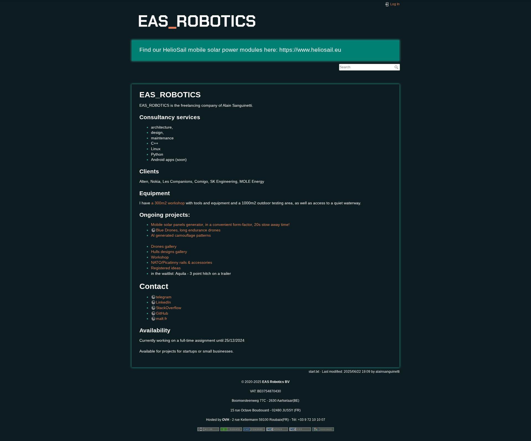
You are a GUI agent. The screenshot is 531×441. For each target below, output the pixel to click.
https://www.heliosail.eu (310, 49)
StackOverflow (168, 308)
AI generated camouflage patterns (181, 235)
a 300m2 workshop (168, 203)
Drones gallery (163, 246)
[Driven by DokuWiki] (323, 429)
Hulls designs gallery (169, 251)
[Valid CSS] (300, 429)
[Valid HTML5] (277, 429)
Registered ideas (166, 268)
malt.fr (161, 318)
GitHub (162, 313)
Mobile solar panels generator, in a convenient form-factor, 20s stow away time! (220, 224)
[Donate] (231, 429)
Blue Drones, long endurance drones (188, 230)
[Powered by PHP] (254, 429)
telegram (163, 297)
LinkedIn (163, 302)
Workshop (160, 257)
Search (397, 67)
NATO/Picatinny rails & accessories (181, 262)
